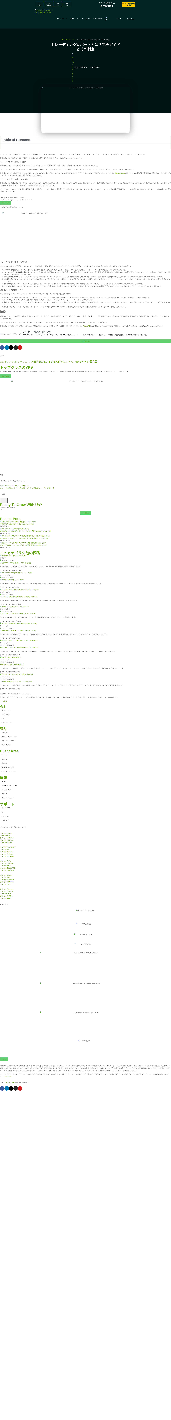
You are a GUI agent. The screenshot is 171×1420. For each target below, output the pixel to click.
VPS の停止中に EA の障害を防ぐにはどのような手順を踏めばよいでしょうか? (25, 531)
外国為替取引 (57, 361)
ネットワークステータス (8, 771)
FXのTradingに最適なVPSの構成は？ (12, 664)
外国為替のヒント (41, 361)
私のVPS (4, 763)
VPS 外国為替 (89, 361)
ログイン (4, 755)
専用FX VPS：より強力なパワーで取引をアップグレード (18, 613)
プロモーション (75, 18)
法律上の (4, 793)
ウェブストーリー (7, 722)
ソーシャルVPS (10, 1082)
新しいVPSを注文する (8, 767)
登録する (4, 759)
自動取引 (2, 362)
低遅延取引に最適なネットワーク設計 (12, 580)
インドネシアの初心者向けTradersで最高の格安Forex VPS (18, 596)
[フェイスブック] (2, 347)
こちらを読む (7, 1076)
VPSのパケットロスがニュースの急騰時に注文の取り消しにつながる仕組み (24, 538)
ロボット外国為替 (75, 362)
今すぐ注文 (3, 701)
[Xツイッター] (11, 347)
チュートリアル (87, 18)
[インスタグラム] (15, 347)
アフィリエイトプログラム (9, 741)
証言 (3, 718)
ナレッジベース (62, 18)
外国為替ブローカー (26, 362)
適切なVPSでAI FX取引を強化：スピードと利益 (15, 563)
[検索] (4, 500)
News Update (98, 18)
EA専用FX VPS (6, 745)
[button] (167, 140)
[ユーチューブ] (20, 347)
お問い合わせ (5, 820)
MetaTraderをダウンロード (9, 785)
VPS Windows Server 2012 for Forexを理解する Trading (18, 630)
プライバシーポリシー (8, 798)
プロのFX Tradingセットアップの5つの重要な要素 (16, 681)
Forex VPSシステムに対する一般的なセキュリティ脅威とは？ (20, 647)
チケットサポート (7, 816)
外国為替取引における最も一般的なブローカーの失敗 (17, 524)
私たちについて (6, 710)
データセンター (6, 714)
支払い (4, 781)
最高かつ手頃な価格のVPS (13, 362)
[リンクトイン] (6, 347)
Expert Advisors (120, 173)
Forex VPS (86, 326)
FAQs (3, 812)
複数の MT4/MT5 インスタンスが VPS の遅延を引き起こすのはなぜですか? (24, 545)
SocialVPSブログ (6, 808)
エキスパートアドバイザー (9, 736)
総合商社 (66, 362)
